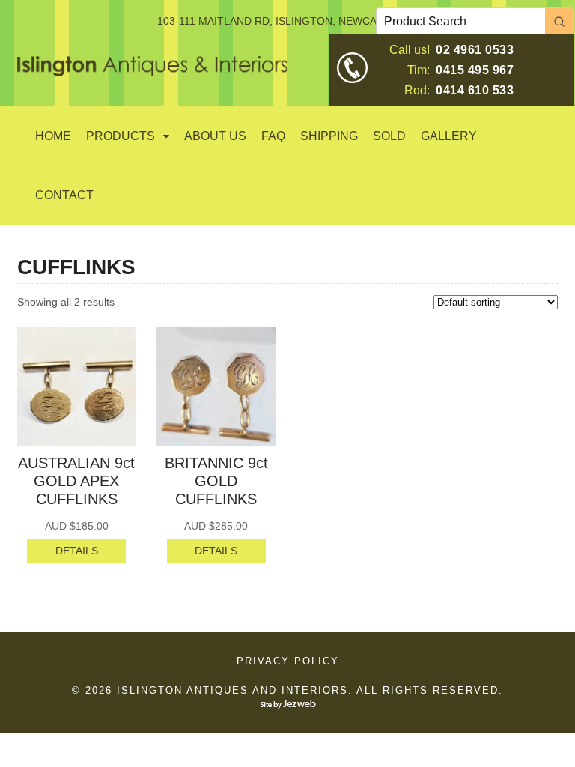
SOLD (389, 136)
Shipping (329, 136)
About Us (215, 136)
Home (53, 136)
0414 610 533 (475, 90)
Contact (64, 195)
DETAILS (76, 551)
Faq (273, 136)
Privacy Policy (288, 661)
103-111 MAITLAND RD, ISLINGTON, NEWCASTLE (280, 21)
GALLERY (449, 136)
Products (120, 136)
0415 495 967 (475, 70)
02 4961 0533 (475, 49)
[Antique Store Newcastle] (152, 68)
